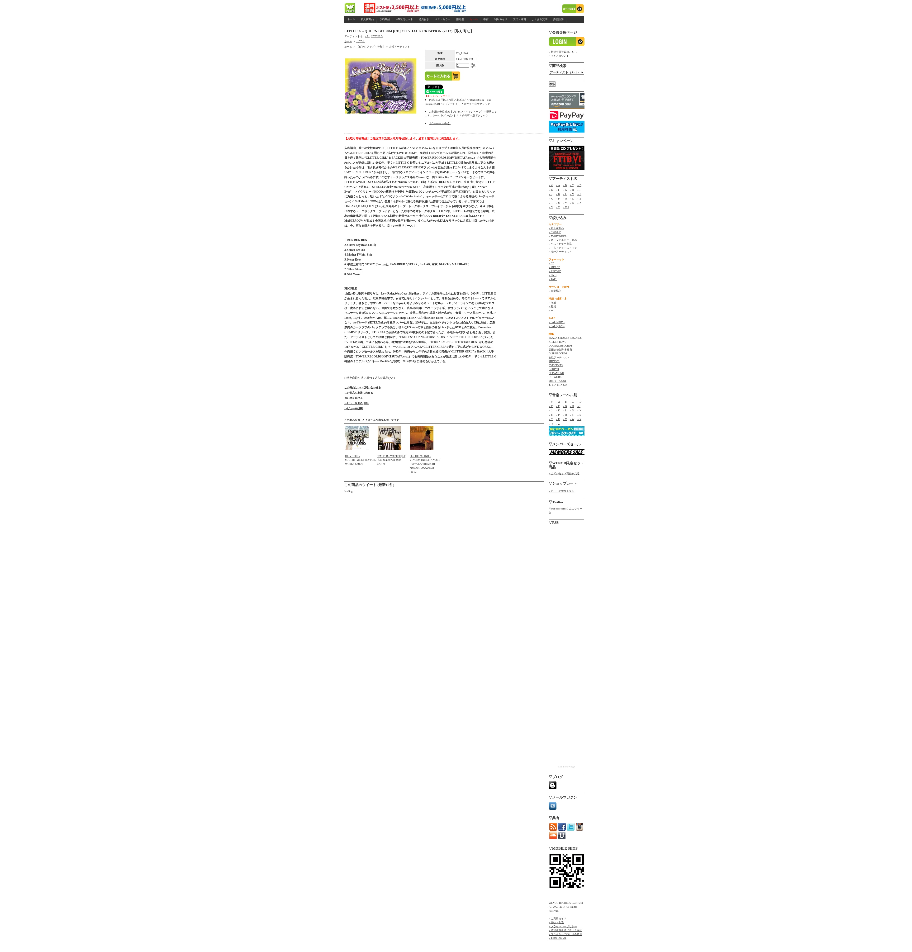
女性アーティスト (399, 46)
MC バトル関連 (557, 381)
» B (565, 185)
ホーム (351, 19)
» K (558, 194)
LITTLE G (377, 36)
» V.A (566, 207)
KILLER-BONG (557, 341)
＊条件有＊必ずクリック (475, 103)
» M (572, 194)
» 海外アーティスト (560, 251)
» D (579, 185)
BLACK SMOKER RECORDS (565, 337)
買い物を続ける (353, 397)
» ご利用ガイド (557, 918)
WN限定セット (404, 19)
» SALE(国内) (557, 322)
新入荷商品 (367, 19)
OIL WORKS (556, 377)
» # (551, 185)
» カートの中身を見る (561, 491)
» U (558, 202)
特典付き (424, 19)
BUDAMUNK (556, 373)
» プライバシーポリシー (563, 926)
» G (565, 189)
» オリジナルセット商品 (563, 239)
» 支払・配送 (556, 922)
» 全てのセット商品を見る (564, 473)
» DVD (552, 275)
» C (572, 185)
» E (551, 189)
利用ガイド (500, 19)
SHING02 (554, 361)
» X (579, 202)
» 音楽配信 (555, 290)
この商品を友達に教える (358, 392)
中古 (486, 19)
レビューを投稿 (353, 408)
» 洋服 (552, 302)
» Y (551, 207)
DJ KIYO (554, 369)
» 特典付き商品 (557, 235)
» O (551, 198)
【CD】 (360, 41)
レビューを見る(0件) (356, 403)
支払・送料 (519, 19)
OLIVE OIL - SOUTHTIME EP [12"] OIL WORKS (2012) (360, 460)
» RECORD (555, 271)
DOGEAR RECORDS (560, 345)
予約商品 (385, 19)
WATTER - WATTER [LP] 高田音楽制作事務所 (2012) (391, 460)
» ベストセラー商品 (560, 243)
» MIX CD (554, 267)
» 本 (551, 310)
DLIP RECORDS (558, 353)
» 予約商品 (555, 232)
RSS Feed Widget (566, 766)
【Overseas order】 (440, 123)
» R (572, 198)
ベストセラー (443, 19)
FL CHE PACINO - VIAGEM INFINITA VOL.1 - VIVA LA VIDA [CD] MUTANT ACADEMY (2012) (425, 464)
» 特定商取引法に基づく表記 (565, 930)
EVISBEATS (556, 365)
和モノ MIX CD (558, 384)
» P (558, 198)
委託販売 (558, 19)
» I (578, 189)
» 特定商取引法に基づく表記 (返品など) (369, 378)
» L (367, 36)
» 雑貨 (552, 306)
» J (550, 194)
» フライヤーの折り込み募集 (565, 934)
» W (572, 202)
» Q (565, 198)
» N (579, 194)
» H (572, 189)
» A (558, 185)
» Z (558, 207)
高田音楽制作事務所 (560, 349)
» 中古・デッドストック (563, 247)
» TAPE (553, 279)
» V (565, 202)
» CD (551, 263)
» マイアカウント (559, 55)
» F (558, 189)
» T (551, 202)
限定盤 (460, 19)
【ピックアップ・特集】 (370, 46)
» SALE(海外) (557, 326)
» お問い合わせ (557, 938)
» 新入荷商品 (556, 228)
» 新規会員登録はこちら (563, 51)
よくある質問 (539, 19)
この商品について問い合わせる (362, 387)
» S (579, 198)
